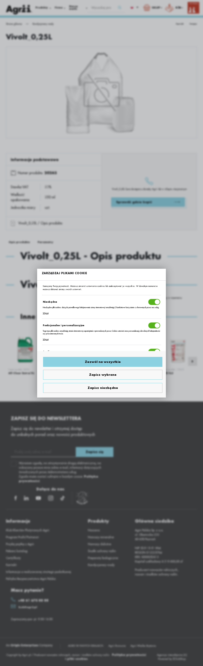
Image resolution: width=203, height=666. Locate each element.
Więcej (46, 313)
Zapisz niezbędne (103, 387)
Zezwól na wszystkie (103, 361)
